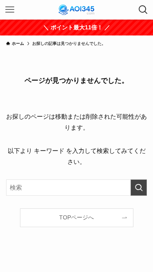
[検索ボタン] (143, 10)
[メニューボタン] (10, 10)
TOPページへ (76, 218)
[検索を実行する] (139, 187)
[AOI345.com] (76, 10)
